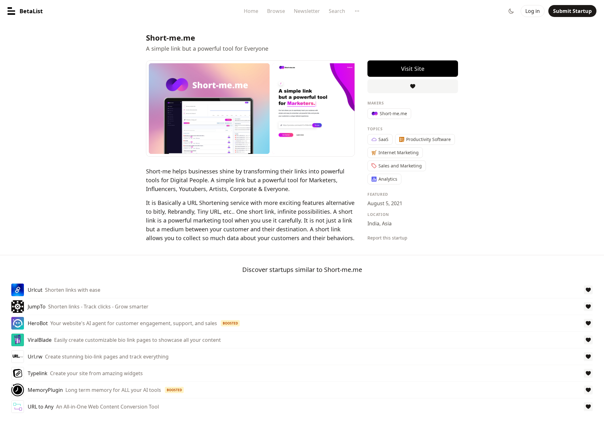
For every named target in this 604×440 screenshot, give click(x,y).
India (373, 223)
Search (337, 11)
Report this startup (387, 238)
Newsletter (307, 11)
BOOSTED (230, 323)
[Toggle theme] (511, 11)
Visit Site (412, 68)
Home (251, 11)
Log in (532, 11)
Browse (276, 11)
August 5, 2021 (384, 203)
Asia (387, 223)
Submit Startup (572, 11)
